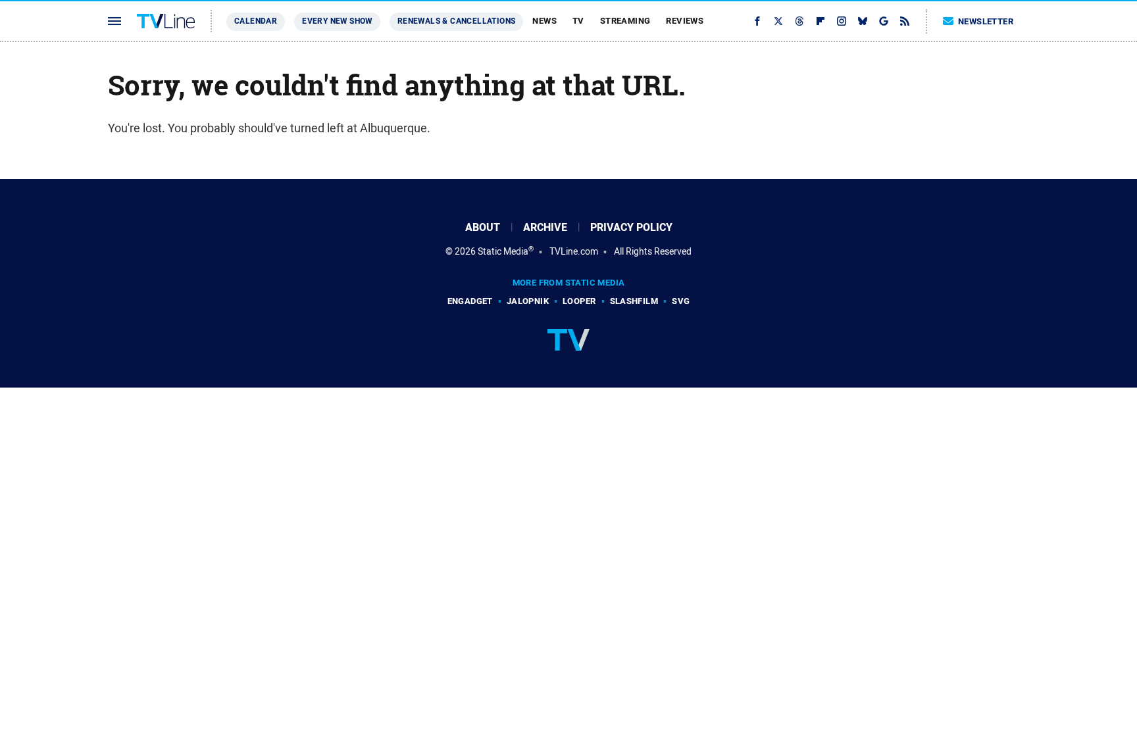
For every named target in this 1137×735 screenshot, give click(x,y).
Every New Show (337, 21)
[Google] (884, 21)
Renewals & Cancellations (456, 21)
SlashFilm (634, 301)
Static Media (503, 251)
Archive (545, 227)
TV (578, 20)
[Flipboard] (820, 21)
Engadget (470, 301)
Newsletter (985, 21)
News (544, 20)
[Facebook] (757, 21)
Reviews (684, 20)
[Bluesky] (863, 21)
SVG (681, 301)
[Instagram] (841, 21)
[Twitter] (778, 21)
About (482, 227)
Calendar (255, 21)
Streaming (625, 20)
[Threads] (799, 21)
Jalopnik (528, 301)
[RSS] (905, 21)
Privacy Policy (631, 227)
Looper (579, 301)
